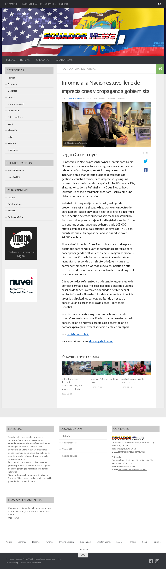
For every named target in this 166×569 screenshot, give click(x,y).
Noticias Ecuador (16, 170)
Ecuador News (72, 98)
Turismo (12, 143)
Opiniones (13, 150)
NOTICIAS (25, 60)
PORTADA (11, 60)
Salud (10, 137)
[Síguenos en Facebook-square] (151, 561)
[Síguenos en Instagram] (157, 561)
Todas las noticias (84, 68)
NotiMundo (78, 334)
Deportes (12, 90)
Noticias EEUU (14, 177)
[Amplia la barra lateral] (160, 69)
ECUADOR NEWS (64, 60)
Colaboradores (15, 204)
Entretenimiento (15, 117)
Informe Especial (16, 104)
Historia (11, 197)
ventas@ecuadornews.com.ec (132, 469)
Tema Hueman (36, 563)
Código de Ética (15, 217)
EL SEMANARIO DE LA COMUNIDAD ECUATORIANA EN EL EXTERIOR (36, 4)
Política (66, 68)
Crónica (11, 97)
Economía (12, 84)
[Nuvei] (21, 301)
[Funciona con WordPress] (17, 563)
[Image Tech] (21, 259)
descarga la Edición (101, 341)
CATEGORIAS (42, 60)
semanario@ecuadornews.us (131, 451)
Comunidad (13, 110)
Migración (12, 130)
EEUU (10, 123)
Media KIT (13, 210)
